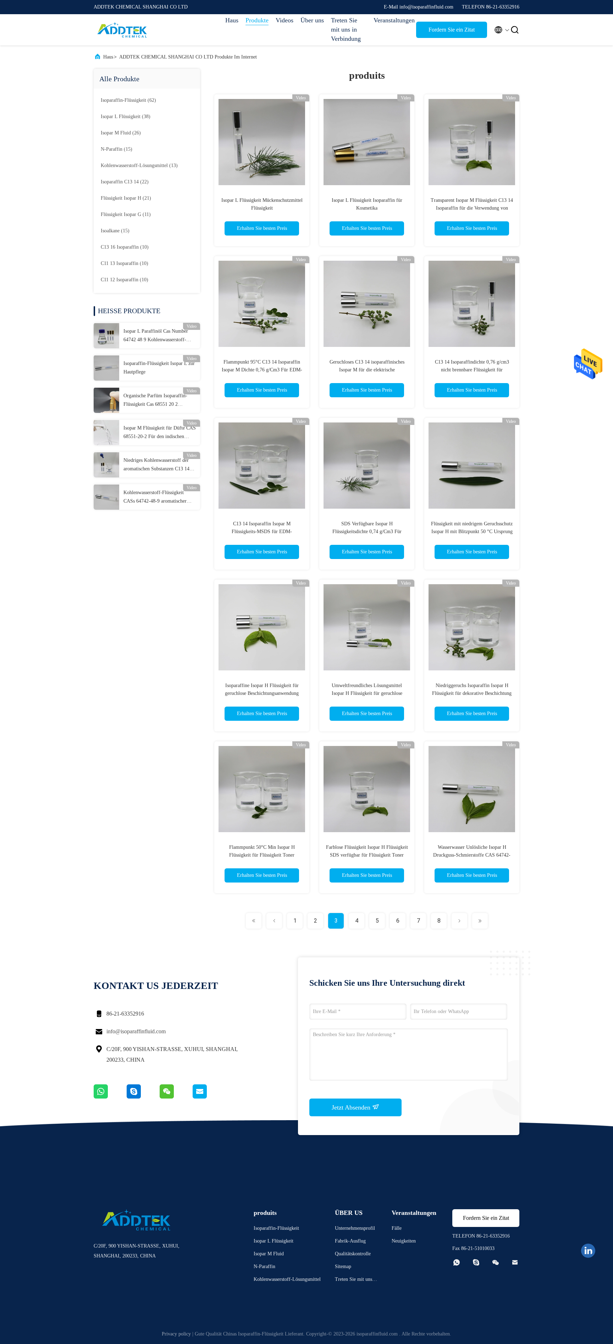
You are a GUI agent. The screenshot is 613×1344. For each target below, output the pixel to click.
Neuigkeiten (404, 1241)
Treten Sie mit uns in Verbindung (346, 29)
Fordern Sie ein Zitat (452, 30)
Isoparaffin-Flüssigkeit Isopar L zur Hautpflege (159, 368)
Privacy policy (176, 1334)
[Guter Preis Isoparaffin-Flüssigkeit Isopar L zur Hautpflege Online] (106, 368)
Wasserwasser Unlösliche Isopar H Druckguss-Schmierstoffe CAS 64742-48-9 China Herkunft (471, 855)
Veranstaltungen (391, 20)
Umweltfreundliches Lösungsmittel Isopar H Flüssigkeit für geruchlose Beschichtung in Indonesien (367, 693)
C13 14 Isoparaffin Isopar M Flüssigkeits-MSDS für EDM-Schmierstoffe (262, 531)
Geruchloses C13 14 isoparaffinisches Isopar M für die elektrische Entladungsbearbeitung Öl (367, 369)
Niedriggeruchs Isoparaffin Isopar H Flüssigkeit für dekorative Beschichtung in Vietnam (472, 693)
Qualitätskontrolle (353, 1253)
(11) (126, 214)
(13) (139, 165)
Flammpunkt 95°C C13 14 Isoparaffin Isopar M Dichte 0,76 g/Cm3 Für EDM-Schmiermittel (262, 369)
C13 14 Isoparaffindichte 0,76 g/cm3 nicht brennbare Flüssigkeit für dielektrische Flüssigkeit (472, 369)
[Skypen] (143, 1097)
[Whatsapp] (110, 1097)
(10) (125, 247)
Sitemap (343, 1266)
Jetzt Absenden (352, 1107)
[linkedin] (588, 1251)
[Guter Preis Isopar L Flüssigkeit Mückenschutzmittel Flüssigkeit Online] (262, 142)
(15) (116, 149)
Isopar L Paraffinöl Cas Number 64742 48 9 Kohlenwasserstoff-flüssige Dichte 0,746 (155, 336)
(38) (125, 116)
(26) (121, 132)
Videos (284, 20)
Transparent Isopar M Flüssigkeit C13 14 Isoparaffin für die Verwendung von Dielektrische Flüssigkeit (472, 208)
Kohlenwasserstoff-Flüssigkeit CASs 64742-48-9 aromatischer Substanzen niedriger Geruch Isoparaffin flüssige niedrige (155, 497)
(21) (126, 198)
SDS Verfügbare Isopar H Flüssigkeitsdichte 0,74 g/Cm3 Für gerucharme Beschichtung (367, 531)
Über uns (312, 20)
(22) (125, 181)
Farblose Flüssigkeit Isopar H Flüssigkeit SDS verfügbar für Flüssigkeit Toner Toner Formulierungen (367, 855)
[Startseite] (122, 29)
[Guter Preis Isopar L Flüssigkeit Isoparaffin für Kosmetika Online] (367, 142)
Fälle (397, 1228)
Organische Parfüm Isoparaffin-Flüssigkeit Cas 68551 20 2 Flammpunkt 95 (155, 401)
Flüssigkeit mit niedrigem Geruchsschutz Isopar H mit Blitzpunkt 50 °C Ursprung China (472, 531)
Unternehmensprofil (355, 1228)
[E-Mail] (209, 1097)
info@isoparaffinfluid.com (136, 1031)
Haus (231, 20)
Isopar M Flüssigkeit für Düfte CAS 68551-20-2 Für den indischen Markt (159, 433)
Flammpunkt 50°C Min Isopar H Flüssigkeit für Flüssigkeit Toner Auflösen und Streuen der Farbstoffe (262, 855)
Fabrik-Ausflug (350, 1241)
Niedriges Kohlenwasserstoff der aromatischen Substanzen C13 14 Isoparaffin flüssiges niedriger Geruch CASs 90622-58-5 (156, 465)
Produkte (257, 20)
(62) (128, 100)
